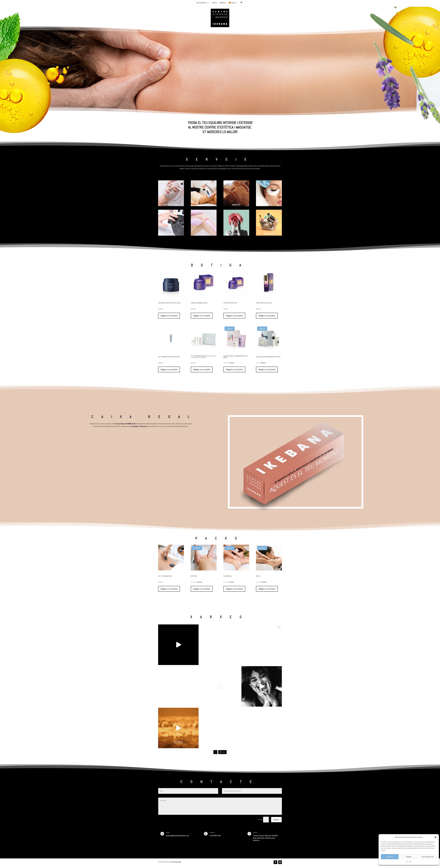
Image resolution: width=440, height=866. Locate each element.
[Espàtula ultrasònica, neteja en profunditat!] (220, 728)
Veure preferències (428, 857)
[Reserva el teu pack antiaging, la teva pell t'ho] (178, 728)
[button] (435, 837)
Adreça (255, 832)
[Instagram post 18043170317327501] (261, 686)
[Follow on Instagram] (280, 862)
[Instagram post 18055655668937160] (220, 686)
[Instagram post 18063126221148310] (178, 644)
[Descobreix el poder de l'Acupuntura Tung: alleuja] (178, 686)
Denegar (408, 857)
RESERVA (223, 3)
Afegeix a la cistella (169, 315)
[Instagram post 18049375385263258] (261, 644)
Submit (276, 819)
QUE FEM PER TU (202, 3)
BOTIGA (214, 3)
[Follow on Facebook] (275, 862)
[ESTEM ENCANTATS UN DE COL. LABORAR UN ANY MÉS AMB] (261, 728)
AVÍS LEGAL (409, 862)
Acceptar (390, 857)
